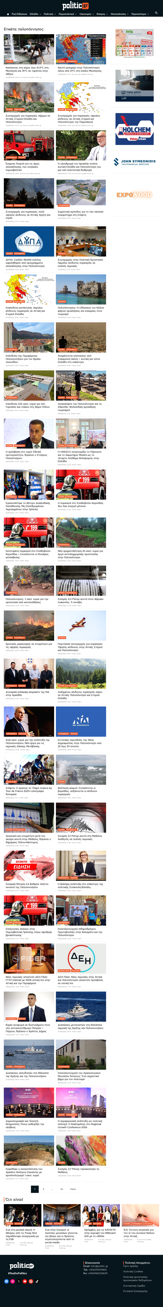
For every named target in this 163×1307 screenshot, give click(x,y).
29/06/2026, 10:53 (12, 605)
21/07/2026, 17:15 (64, 269)
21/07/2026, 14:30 (64, 317)
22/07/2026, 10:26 (12, 269)
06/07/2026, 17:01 (12, 513)
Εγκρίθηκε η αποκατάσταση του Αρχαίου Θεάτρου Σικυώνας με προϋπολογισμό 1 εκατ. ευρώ (24, 1172)
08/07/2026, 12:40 (64, 465)
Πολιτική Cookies (133, 1271)
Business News (64, 970)
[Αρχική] (8, 14)
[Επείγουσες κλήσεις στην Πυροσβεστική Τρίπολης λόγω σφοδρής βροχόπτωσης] (29, 910)
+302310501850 (98, 1270)
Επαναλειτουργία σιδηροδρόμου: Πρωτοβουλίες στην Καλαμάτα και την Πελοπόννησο (80, 932)
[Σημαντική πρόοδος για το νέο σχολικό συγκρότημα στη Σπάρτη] (81, 193)
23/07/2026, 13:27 (64, 218)
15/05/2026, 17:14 (12, 1179)
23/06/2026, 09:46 (12, 749)
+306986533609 (97, 1273)
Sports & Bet (11, 781)
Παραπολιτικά (66, 14)
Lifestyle (9, 1223)
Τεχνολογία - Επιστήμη (15, 970)
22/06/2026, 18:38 (64, 749)
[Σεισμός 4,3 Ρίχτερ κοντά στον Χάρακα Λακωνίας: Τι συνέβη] (81, 580)
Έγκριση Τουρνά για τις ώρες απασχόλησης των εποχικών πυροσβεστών (22, 167)
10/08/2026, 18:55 (12, 173)
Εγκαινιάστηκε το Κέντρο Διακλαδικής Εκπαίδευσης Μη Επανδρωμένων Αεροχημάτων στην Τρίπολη (28, 506)
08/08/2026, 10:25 (64, 173)
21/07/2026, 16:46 (12, 317)
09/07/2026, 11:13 (64, 413)
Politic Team (24, 221)
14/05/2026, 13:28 (64, 1175)
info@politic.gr (99, 1266)
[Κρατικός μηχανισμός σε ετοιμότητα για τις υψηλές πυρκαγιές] (29, 625)
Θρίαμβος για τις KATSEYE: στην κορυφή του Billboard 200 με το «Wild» (100, 1233)
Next (73, 1189)
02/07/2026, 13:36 (64, 561)
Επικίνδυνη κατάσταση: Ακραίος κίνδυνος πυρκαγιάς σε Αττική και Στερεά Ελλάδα (25, 311)
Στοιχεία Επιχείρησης (135, 1291)
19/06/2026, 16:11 (12, 798)
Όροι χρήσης (130, 1266)
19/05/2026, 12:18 (64, 1131)
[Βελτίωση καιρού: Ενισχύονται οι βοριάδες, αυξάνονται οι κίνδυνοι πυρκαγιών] (81, 769)
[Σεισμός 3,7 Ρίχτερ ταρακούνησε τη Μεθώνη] (81, 1151)
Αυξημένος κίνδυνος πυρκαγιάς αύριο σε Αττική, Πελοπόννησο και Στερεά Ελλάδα (80, 695)
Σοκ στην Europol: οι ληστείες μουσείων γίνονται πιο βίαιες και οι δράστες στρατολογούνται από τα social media (61, 1236)
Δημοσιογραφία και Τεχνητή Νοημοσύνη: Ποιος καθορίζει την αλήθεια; (25, 1124)
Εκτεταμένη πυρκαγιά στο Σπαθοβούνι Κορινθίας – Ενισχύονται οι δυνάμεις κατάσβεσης (28, 554)
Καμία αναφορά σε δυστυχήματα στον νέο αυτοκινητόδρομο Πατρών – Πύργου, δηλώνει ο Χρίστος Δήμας (28, 1028)
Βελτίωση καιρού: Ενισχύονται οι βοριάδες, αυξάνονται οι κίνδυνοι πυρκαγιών (77, 791)
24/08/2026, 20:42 (12, 77)
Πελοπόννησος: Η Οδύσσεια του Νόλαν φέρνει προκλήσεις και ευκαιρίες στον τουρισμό (81, 311)
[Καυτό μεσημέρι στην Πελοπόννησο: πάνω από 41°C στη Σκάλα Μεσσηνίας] (81, 49)
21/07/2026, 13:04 (12, 365)
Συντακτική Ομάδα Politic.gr (31, 77)
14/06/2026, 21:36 (64, 842)
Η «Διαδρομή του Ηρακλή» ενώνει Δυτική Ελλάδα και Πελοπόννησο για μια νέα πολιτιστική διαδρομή (79, 167)
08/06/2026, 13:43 (12, 986)
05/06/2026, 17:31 (12, 1034)
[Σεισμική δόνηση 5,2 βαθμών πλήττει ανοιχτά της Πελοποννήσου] (29, 866)
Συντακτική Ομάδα (134, 1286)
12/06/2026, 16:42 (64, 890)
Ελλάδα (34, 14)
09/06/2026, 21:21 (12, 938)
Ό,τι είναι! (18, 1223)
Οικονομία (85, 14)
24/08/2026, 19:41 (64, 74)
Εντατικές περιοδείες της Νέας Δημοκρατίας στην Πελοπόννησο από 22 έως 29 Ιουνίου (79, 743)
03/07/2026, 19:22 (12, 561)
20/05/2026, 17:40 (12, 1131)
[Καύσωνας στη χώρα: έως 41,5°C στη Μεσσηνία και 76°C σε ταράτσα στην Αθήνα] (29, 49)
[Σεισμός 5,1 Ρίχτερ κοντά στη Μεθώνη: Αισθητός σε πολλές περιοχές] (81, 817)
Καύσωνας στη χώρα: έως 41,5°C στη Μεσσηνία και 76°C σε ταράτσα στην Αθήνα (27, 71)
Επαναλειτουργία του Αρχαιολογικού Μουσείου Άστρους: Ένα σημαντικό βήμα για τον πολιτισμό (79, 1076)
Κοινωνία (62, 253)
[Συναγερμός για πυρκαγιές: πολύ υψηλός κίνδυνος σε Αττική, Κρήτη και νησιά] (29, 193)
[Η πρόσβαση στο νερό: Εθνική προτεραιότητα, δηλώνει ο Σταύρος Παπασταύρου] (29, 433)
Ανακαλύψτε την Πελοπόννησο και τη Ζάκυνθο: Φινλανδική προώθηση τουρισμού (79, 407)
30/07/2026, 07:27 (12, 221)
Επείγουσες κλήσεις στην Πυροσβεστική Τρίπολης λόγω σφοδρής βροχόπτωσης (29, 932)
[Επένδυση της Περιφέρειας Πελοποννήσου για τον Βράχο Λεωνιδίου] (29, 337)
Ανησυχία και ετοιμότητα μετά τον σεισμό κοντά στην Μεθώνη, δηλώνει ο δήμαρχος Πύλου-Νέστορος (28, 839)
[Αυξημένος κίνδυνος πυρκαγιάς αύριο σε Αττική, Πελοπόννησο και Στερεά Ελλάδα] (81, 673)
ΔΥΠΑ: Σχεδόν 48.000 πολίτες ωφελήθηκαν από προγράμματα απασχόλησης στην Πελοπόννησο (25, 263)
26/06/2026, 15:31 (64, 702)
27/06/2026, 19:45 (12, 650)
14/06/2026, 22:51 (12, 845)
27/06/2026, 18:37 (64, 653)
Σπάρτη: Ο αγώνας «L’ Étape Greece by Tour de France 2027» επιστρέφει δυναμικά (29, 791)
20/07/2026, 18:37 (64, 365)
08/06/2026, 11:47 (64, 986)
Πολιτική (48, 14)
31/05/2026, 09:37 (64, 1031)
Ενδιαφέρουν (72, 61)
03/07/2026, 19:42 (64, 509)
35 (61, 1189)
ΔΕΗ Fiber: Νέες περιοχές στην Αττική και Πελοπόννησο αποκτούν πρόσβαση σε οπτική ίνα (80, 980)
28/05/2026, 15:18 (64, 1082)
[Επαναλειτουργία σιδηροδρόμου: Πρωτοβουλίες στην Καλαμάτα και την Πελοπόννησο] (81, 910)
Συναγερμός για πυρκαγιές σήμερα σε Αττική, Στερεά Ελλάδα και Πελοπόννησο (28, 119)
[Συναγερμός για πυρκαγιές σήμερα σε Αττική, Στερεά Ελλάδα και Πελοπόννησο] (29, 97)
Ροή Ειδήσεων (19, 14)
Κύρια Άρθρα (19, 109)
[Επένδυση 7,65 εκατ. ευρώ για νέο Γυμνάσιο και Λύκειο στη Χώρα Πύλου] (29, 385)
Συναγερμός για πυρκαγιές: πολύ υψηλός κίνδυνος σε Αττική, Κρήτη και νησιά (28, 215)
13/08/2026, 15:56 (64, 125)
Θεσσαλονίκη (118, 14)
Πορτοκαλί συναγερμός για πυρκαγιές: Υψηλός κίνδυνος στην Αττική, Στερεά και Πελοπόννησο (80, 647)
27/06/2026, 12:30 (12, 698)
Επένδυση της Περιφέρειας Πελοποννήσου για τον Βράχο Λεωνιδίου (23, 359)
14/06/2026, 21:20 (12, 890)
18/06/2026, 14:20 (64, 798)
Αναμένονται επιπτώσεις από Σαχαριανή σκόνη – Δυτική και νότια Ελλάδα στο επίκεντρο (79, 359)
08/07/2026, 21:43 (12, 461)
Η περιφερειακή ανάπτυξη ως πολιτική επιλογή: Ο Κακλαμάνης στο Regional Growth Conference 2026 (80, 1124)
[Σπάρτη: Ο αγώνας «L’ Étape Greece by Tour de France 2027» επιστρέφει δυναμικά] (29, 769)
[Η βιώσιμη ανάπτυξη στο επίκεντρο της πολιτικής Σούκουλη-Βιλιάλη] (81, 866)
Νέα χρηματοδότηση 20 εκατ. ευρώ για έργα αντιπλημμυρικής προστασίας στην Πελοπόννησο (80, 554)
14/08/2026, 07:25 (12, 125)
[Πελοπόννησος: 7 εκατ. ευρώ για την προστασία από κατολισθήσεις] (29, 580)
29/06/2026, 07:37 (64, 605)
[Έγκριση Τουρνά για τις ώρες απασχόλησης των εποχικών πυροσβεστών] (29, 145)
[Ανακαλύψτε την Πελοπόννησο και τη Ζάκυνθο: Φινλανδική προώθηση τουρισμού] (81, 385)
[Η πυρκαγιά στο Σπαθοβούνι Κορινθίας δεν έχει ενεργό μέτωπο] (81, 484)
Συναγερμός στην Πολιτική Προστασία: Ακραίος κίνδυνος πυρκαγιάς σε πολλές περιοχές (80, 263)
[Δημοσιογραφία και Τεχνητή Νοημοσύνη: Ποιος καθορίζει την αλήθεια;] (29, 1102)
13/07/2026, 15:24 (12, 410)
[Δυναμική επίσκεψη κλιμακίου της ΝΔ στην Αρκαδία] (29, 673)
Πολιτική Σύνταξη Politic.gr (30, 173)
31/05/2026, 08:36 (12, 1079)
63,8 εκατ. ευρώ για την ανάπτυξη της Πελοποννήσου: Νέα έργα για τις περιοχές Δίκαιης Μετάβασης (28, 743)
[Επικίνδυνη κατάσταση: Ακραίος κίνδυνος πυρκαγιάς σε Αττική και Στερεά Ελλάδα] (29, 289)
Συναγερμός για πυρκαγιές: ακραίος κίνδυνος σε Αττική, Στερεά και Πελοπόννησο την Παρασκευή (79, 119)
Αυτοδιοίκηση (64, 205)
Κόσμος (101, 14)
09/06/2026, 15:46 (64, 938)
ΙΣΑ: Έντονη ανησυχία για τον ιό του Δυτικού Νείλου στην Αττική (139, 1233)
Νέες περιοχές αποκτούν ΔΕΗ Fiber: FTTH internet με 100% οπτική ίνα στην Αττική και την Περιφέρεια (28, 980)
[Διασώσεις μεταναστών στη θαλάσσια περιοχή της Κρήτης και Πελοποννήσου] (81, 1006)
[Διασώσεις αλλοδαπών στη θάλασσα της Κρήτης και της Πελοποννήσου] (29, 1054)
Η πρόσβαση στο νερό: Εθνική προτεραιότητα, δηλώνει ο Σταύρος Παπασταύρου (26, 455)
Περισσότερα (138, 14)
